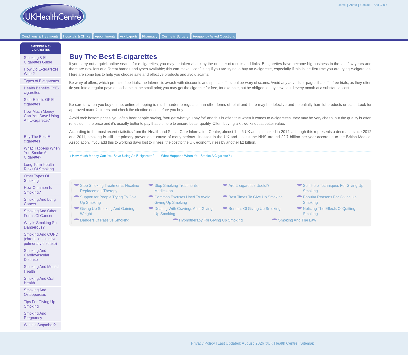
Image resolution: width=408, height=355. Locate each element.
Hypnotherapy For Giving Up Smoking (211, 220)
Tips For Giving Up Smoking (39, 304)
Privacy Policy (203, 343)
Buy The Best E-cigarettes (37, 139)
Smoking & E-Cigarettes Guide (38, 60)
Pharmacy (149, 36)
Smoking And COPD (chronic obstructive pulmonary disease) (41, 238)
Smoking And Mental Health (41, 269)
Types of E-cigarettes (41, 81)
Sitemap (307, 343)
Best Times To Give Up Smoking (256, 197)
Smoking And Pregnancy (35, 315)
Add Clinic (380, 5)
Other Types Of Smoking (36, 178)
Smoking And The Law (297, 220)
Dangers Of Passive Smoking (104, 220)
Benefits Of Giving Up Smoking (254, 209)
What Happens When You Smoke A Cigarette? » (197, 156)
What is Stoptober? (40, 325)
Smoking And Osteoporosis (35, 292)
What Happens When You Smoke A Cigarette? (42, 152)
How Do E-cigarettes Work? (41, 71)
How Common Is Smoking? (38, 190)
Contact (365, 5)
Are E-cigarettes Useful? (249, 186)
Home (342, 5)
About (353, 5)
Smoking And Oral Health (39, 280)
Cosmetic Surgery (175, 36)
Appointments (105, 36)
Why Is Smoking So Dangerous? (40, 225)
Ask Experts (129, 36)
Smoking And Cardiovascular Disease (36, 255)
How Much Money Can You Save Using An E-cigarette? (41, 115)
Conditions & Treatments (40, 36)
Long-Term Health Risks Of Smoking (39, 167)
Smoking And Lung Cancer (40, 201)
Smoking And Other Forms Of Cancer (40, 213)
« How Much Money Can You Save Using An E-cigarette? (111, 156)
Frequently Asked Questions (214, 36)
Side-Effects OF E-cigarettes (39, 102)
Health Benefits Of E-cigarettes (41, 90)
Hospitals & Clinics (76, 36)
